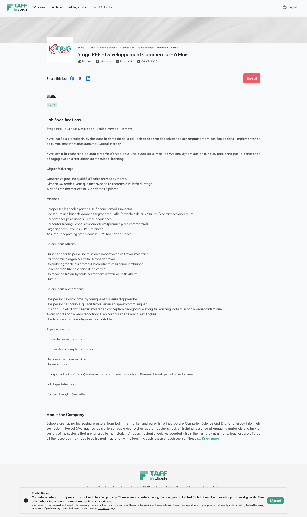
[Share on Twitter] (79, 78)
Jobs (92, 47)
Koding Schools (108, 47)
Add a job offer (78, 7)
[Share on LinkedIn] (88, 78)
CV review (39, 7)
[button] (103, 7)
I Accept (275, 500)
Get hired (57, 7)
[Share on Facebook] (71, 78)
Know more (210, 438)
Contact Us (103, 508)
